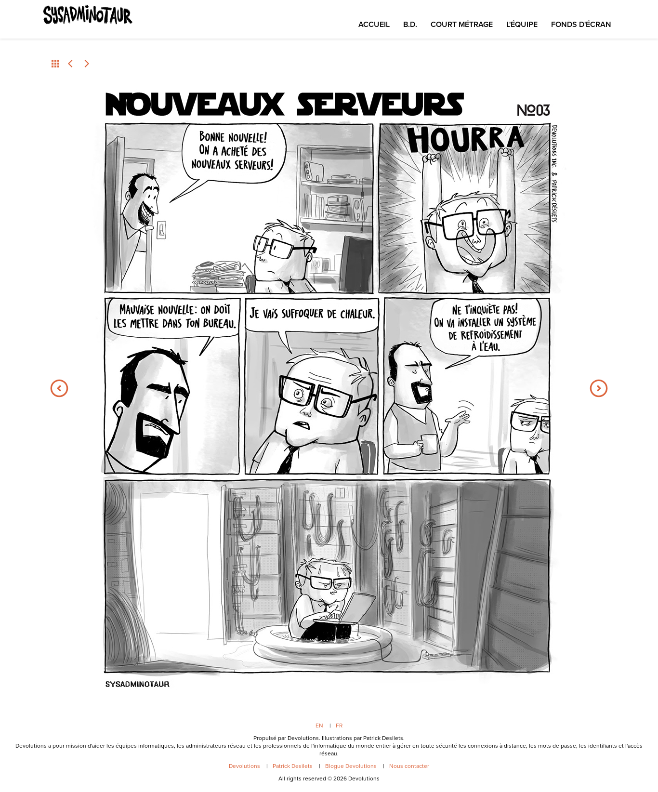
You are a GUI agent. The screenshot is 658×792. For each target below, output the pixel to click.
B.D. (410, 24)
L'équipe (522, 24)
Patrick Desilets (293, 766)
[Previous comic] (71, 63)
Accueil (374, 24)
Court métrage (462, 24)
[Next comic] (86, 63)
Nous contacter (409, 766)
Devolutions (244, 766)
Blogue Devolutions (351, 766)
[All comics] (55, 63)
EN (319, 725)
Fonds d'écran (581, 24)
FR (339, 725)
